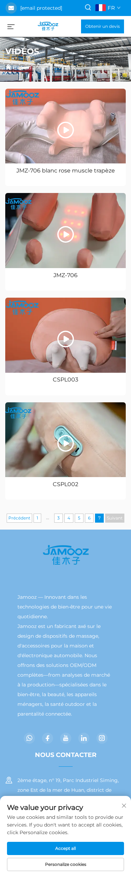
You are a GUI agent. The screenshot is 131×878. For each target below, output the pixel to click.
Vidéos (66, 67)
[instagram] (102, 738)
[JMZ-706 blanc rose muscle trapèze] (65, 126)
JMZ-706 (65, 275)
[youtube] (65, 738)
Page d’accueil (32, 67)
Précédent (19, 518)
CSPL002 (65, 484)
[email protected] (41, 8)
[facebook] (47, 738)
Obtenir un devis (102, 26)
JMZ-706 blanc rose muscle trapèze (65, 170)
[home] (48, 26)
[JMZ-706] (65, 230)
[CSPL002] (65, 439)
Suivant (115, 518)
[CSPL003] (65, 335)
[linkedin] (83, 738)
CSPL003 (65, 379)
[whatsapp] (29, 738)
